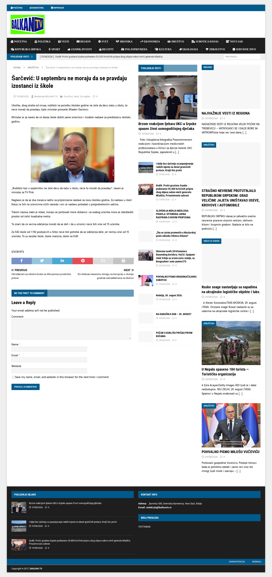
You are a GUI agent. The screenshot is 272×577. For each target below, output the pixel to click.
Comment (17, 317)
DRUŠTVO (177, 41)
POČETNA (20, 41)
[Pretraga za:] (242, 56)
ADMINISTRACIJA (237, 561)
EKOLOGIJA (190, 49)
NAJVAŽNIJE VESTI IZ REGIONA (226, 113)
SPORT (55, 49)
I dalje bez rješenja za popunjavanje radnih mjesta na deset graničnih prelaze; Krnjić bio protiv (174, 167)
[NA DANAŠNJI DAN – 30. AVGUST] (145, 318)
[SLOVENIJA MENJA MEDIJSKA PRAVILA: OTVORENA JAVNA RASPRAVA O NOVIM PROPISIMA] (145, 214)
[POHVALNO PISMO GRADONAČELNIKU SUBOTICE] (145, 280)
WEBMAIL (256, 561)
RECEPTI (107, 49)
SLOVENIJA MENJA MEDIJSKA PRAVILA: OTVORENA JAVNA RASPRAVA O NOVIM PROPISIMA (173, 214)
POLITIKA (44, 41)
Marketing (38, 7)
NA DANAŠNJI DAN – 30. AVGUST (174, 314)
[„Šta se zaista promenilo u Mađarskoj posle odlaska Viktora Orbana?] (145, 236)
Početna (17, 7)
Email (15, 355)
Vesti (76, 96)
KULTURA (165, 49)
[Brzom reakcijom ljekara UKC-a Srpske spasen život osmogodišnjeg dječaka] (167, 97)
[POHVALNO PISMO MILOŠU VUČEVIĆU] (231, 425)
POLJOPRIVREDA (135, 49)
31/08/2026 (148, 134)
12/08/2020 (23, 96)
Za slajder (85, 96)
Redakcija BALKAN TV (46, 96)
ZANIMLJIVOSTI (81, 49)
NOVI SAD (236, 41)
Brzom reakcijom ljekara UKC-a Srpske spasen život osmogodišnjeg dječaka (65, 503)
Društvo (68, 96)
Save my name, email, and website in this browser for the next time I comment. (62, 377)
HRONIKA (125, 41)
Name (15, 344)
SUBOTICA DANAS (207, 41)
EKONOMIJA (151, 41)
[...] (177, 152)
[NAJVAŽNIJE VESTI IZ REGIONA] (231, 87)
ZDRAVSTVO (217, 49)
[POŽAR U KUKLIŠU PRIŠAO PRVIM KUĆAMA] (145, 336)
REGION (85, 41)
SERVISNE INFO (245, 49)
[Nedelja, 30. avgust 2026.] (145, 299)
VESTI (65, 41)
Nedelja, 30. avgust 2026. (169, 295)
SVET (104, 41)
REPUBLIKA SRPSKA (27, 49)
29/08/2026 (164, 340)
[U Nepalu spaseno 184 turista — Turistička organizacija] (231, 343)
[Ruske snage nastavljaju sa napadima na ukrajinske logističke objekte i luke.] (231, 260)
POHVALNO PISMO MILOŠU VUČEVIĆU (230, 452)
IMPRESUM (58, 7)
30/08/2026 (164, 221)
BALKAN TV (36, 569)
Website (16, 366)
